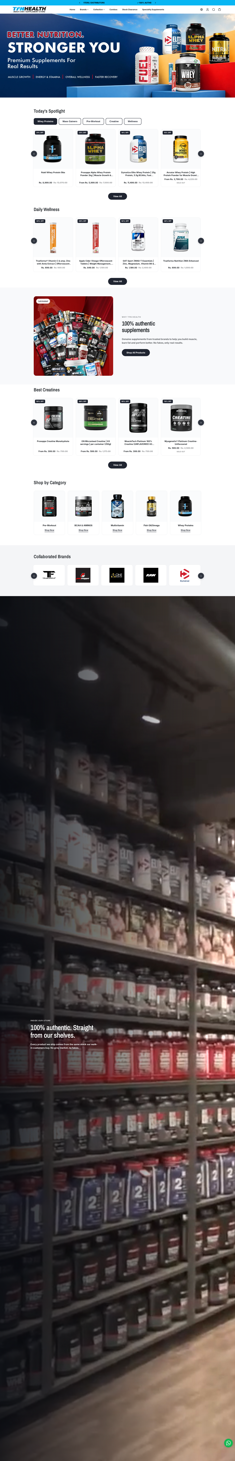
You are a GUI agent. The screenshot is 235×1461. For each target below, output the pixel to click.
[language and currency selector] (201, 9)
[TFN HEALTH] (30, 9)
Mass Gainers (70, 121)
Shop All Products (135, 352)
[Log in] (207, 9)
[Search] (213, 9)
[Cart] (219, 9)
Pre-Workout (93, 121)
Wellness (133, 121)
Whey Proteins (45, 121)
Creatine (114, 121)
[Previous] (79, 2)
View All (117, 196)
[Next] (155, 2)
